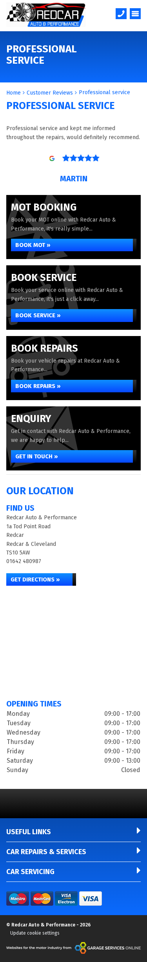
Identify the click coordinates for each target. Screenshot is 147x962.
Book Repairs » (38, 386)
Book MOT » (33, 245)
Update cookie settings (35, 933)
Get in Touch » (36, 456)
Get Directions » (35, 579)
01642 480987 (23, 561)
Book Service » (38, 315)
